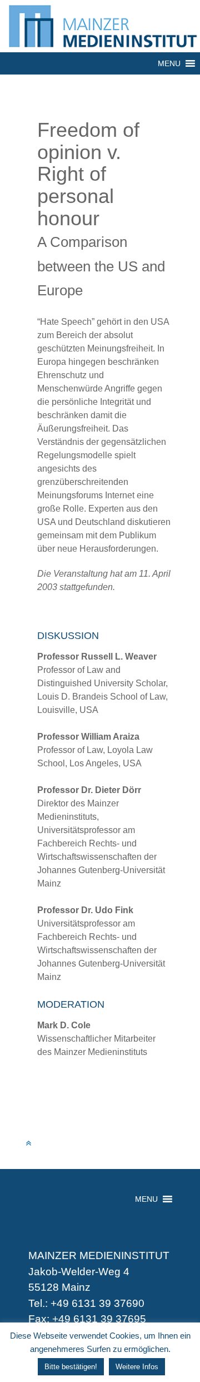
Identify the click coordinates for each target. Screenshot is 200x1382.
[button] (169, 63)
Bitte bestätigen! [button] (70, 1367)
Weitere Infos (137, 1367)
